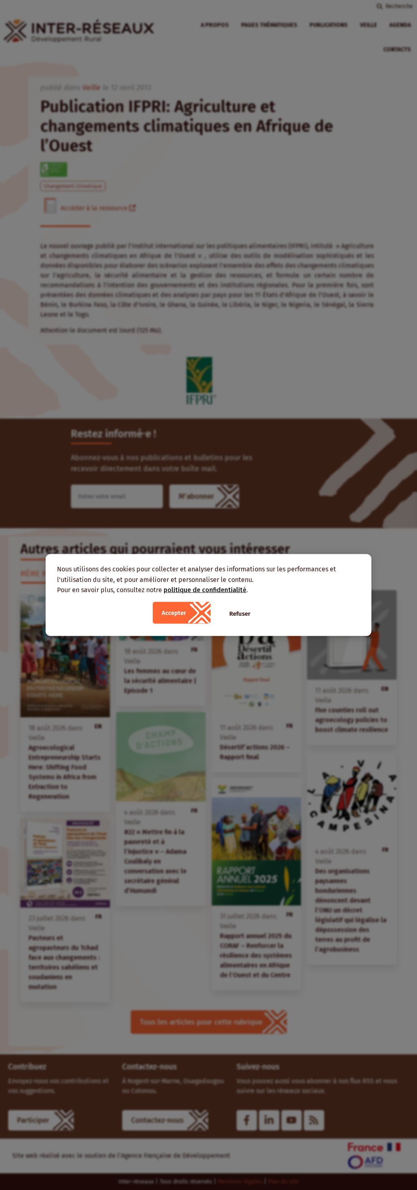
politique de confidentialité (205, 590)
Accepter (174, 612)
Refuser (239, 613)
